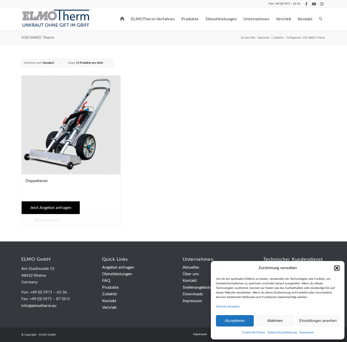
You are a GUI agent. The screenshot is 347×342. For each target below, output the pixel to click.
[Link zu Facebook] (306, 4)
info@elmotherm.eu (38, 306)
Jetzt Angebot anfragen (50, 208)
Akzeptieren (235, 320)
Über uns (191, 274)
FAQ (106, 281)
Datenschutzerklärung (282, 332)
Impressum (306, 332)
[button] (336, 268)
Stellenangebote (197, 287)
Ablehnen (275, 320)
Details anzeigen (48, 220)
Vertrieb (109, 307)
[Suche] (321, 19)
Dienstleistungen (117, 274)
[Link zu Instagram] (322, 4)
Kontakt (109, 301)
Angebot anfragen (118, 267)
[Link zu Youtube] (314, 4)
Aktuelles (191, 267)
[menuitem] (122, 19)
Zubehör (109, 294)
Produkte (110, 287)
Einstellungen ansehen (318, 320)
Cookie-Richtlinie (253, 332)
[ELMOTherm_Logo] (56, 19)
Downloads (193, 294)
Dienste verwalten (228, 306)
